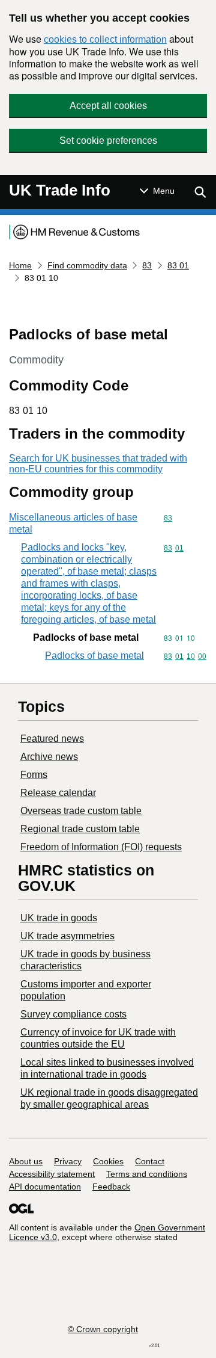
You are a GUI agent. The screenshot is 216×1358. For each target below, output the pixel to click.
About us (26, 1161)
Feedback (111, 1186)
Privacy (68, 1161)
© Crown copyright (103, 1329)
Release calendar (58, 793)
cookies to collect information (105, 39)
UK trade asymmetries (67, 936)
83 (147, 265)
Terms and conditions (146, 1174)
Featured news (52, 738)
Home (20, 265)
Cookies (108, 1161)
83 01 (178, 265)
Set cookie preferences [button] (108, 140)
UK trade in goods (58, 918)
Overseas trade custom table (81, 811)
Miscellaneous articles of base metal (73, 523)
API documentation (45, 1186)
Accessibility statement (52, 1174)
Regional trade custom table (80, 829)
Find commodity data (87, 265)
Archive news (49, 757)
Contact (149, 1161)
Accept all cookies (108, 105)
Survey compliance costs (73, 1014)
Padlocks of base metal (94, 655)
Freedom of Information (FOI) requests (101, 847)
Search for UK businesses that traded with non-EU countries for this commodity (98, 463)
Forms (33, 775)
